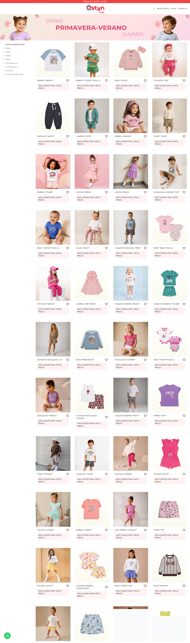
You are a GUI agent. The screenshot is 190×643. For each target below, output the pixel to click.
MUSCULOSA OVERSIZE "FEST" (167, 192)
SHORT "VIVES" (160, 136)
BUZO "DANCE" (121, 80)
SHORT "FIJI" (159, 530)
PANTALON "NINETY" (46, 136)
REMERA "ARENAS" (45, 80)
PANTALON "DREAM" (46, 304)
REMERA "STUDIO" (45, 192)
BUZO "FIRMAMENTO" (85, 360)
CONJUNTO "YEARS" (84, 474)
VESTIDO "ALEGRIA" (45, 530)
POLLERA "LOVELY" (45, 586)
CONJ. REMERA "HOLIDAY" (126, 530)
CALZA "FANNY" (82, 248)
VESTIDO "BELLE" (122, 192)
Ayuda (173, 9)
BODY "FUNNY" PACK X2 (164, 360)
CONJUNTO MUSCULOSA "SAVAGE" (86, 417)
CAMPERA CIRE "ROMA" (86, 304)
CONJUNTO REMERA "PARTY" (127, 416)
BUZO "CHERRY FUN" (124, 586)
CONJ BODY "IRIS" (161, 80)
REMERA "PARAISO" (123, 136)
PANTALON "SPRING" (123, 474)
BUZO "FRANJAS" (161, 586)
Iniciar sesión (163, 9)
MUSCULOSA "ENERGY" (47, 416)
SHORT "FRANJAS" (45, 474)
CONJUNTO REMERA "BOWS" (127, 304)
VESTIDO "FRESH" (83, 192)
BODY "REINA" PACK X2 (163, 248)
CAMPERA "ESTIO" (84, 136)
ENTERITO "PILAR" (161, 474)
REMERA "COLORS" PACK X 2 (88, 80)
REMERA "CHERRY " (84, 530)
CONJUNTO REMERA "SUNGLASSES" (84, 587)
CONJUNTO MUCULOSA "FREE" (128, 248)
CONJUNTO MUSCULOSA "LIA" (50, 360)
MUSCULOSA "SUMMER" (125, 360)
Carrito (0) (182, 9)
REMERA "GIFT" (160, 416)
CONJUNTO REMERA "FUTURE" (167, 304)
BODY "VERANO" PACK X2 (48, 248)
